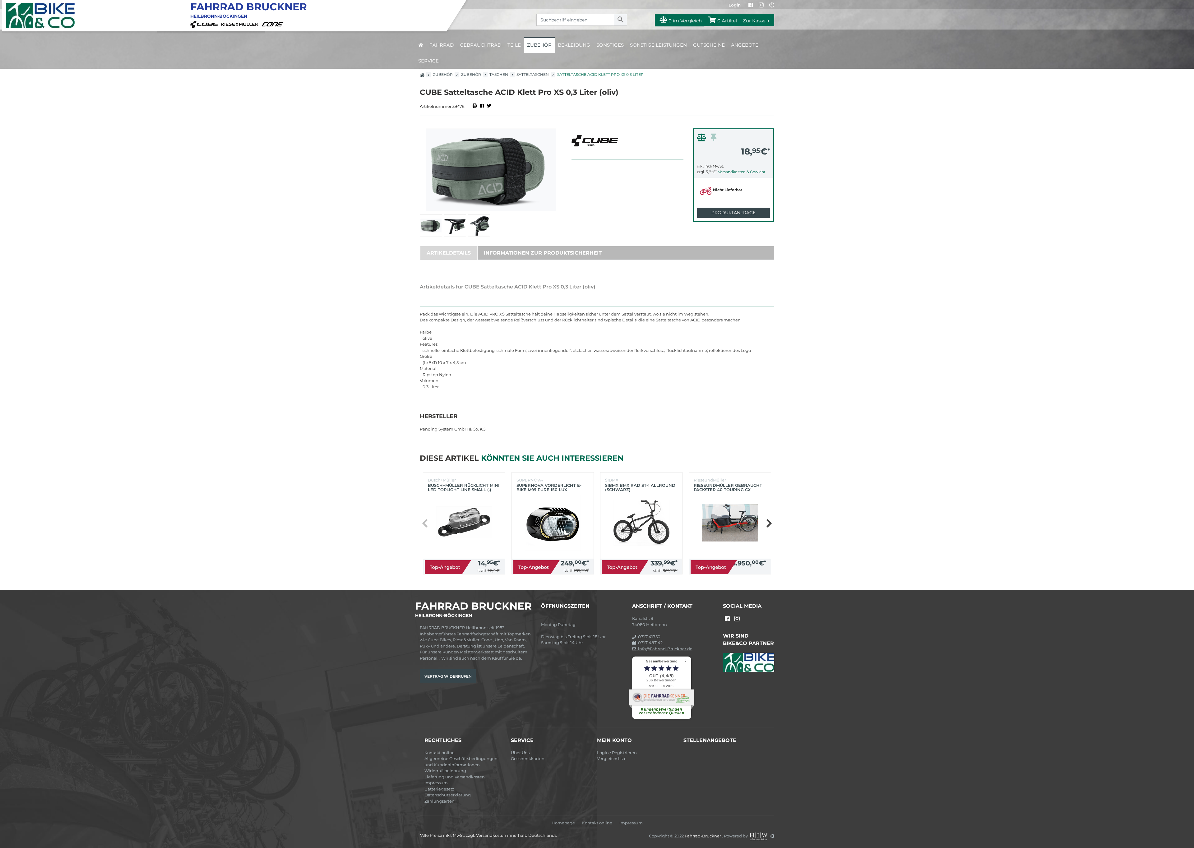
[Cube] (205, 23)
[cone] (273, 23)
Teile (514, 45)
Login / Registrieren (617, 752)
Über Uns (520, 752)
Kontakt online (439, 752)
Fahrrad (441, 45)
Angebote (744, 45)
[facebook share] (482, 106)
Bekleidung (574, 45)
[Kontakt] (771, 5)
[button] (768, 523)
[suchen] (620, 20)
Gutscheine (709, 45)
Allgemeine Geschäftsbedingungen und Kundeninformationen (460, 761)
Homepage (563, 823)
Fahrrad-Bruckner (703, 835)
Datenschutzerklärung (447, 794)
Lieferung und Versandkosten (454, 776)
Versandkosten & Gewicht (742, 171)
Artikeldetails (449, 253)
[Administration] (772, 835)
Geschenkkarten (527, 758)
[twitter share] (489, 106)
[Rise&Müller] (240, 23)
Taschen (498, 74)
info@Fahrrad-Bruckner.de (664, 648)
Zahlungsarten (439, 801)
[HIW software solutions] (759, 835)
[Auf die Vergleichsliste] (702, 138)
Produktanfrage (733, 212)
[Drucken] (475, 106)
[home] (420, 45)
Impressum (436, 782)
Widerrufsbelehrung (445, 770)
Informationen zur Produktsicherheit (543, 253)
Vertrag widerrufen (448, 676)
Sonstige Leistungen (658, 45)
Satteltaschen (532, 74)
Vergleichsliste (612, 758)
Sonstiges (610, 45)
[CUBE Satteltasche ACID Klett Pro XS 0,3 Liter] (491, 169)
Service (428, 61)
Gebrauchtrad (480, 45)
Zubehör (539, 45)
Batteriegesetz (439, 788)
